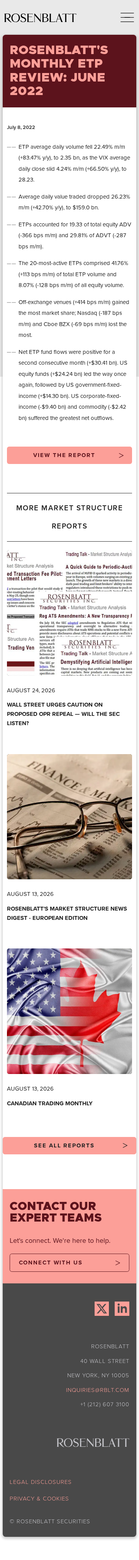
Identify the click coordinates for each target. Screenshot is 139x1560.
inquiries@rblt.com (97, 1390)
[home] (40, 17)
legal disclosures (41, 1482)
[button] (122, 17)
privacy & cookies (39, 1498)
